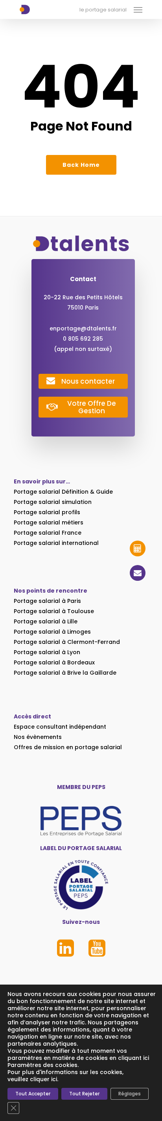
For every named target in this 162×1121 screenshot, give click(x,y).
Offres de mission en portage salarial (68, 747)
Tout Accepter (32, 1093)
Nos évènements (38, 737)
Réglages (129, 1093)
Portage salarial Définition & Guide (63, 492)
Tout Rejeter (84, 1093)
